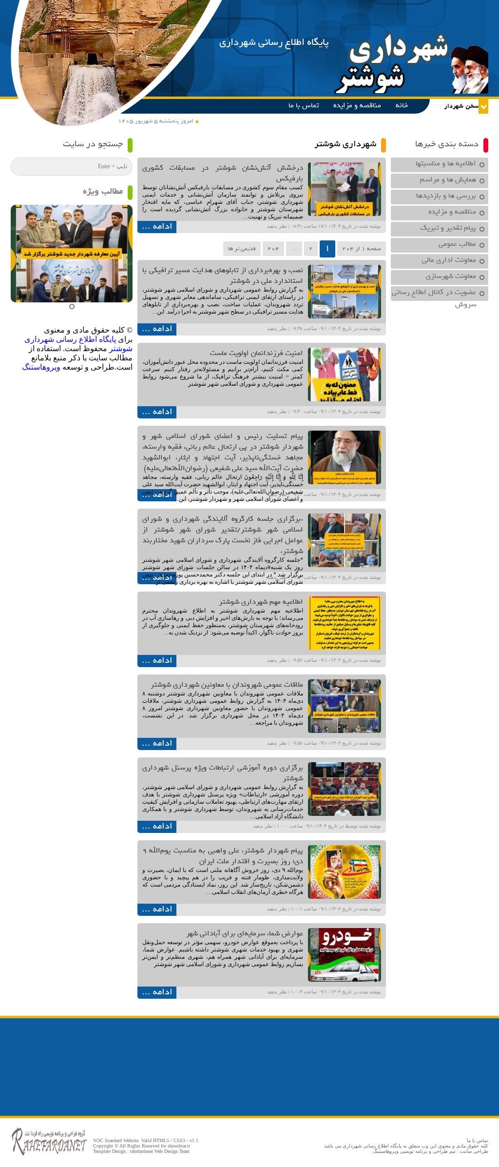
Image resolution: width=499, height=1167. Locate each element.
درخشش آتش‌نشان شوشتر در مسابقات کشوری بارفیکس (222, 173)
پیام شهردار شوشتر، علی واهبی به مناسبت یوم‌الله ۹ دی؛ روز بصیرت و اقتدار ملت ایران (222, 856)
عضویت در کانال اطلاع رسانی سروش (434, 293)
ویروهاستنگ (41, 367)
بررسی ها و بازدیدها (446, 195)
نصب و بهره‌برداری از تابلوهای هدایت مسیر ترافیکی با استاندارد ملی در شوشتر (222, 275)
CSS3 (179, 1140)
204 (273, 249)
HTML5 (161, 1140)
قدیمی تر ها (242, 249)
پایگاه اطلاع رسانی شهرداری (274, 42)
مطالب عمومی (457, 244)
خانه (402, 105)
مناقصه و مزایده (357, 105)
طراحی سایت (474, 1151)
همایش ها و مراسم (448, 179)
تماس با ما (303, 105)
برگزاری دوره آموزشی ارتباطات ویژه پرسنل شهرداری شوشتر (222, 773)
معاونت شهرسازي (451, 276)
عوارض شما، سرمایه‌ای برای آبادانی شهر (244, 933)
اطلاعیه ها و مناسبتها (446, 163)
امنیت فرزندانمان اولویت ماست (256, 353)
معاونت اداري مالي (449, 260)
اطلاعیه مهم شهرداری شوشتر (261, 602)
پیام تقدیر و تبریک (448, 228)
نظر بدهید (277, 226)
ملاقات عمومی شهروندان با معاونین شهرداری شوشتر (227, 685)
